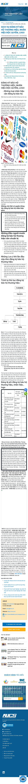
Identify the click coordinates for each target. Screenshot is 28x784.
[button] (21, 4)
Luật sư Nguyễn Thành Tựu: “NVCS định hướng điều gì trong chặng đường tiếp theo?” (17, 651)
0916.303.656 (10, 604)
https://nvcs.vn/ (12, 611)
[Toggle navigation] (26, 4)
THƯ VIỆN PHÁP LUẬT (7, 743)
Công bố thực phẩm (8, 757)
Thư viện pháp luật (9, 22)
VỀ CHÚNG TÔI (6, 745)
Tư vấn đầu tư (5, 741)
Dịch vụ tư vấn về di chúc (9, 751)
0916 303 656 (18, 573)
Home (2, 22)
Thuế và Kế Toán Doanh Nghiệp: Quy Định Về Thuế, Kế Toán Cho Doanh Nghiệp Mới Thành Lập (15, 590)
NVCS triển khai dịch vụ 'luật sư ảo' (16, 643)
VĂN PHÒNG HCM (7, 733)
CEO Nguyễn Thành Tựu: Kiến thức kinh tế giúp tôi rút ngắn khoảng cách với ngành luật (17, 664)
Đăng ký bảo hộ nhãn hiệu (9, 755)
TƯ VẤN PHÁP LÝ (6, 739)
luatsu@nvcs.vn (10, 608)
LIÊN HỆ (4, 747)
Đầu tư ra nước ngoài (8, 753)
